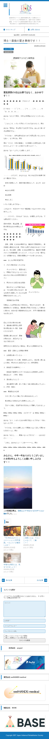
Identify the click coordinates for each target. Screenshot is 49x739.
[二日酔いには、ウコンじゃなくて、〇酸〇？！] (32, 531)
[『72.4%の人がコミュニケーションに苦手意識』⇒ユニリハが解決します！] (12, 531)
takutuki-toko (8, 52)
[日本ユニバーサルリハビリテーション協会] (26, 8)
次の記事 (40, 580)
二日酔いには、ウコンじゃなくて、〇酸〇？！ (31, 540)
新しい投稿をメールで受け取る (16, 638)
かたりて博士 (9, 49)
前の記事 (9, 580)
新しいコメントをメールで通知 (16, 636)
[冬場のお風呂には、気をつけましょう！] (12, 558)
